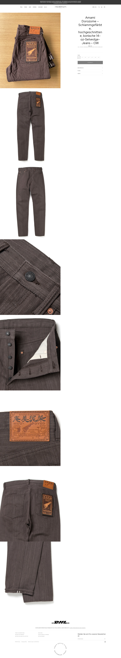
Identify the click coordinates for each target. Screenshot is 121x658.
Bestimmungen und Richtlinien (33, 641)
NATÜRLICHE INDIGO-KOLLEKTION (21, 636)
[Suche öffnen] (99, 7)
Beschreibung (81, 67)
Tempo (19, 641)
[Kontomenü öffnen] (101, 7)
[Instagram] (105, 642)
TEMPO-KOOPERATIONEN (20, 632)
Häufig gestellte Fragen (43, 634)
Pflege (79, 70)
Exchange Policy (24, 641)
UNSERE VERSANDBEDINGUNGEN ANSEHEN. (78, 627)
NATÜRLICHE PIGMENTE (19, 634)
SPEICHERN (40, 632)
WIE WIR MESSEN (41, 636)
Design (79, 73)
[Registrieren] (105, 639)
